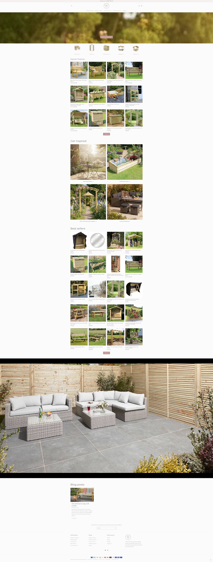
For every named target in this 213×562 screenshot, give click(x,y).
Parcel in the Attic (76, 559)
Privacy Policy (73, 541)
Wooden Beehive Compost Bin (95, 128)
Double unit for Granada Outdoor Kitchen (114, 129)
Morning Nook (87, 181)
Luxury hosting (124, 221)
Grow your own (124, 181)
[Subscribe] (115, 528)
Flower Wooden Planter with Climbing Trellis (131, 347)
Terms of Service (73, 545)
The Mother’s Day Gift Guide (80, 505)
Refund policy (95, 559)
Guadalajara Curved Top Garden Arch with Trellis (133, 129)
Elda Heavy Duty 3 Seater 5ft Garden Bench (133, 81)
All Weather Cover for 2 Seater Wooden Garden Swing (132, 300)
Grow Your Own (92, 541)
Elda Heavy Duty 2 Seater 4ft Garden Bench (78, 81)
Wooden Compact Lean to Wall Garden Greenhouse (132, 105)
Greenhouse (106, 54)
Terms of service (101, 559)
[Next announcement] (142, 1)
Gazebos (121, 54)
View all (106, 134)
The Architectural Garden (87, 221)
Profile (108, 537)
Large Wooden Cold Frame (113, 104)
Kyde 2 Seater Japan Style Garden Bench (96, 81)
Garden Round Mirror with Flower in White (97, 251)
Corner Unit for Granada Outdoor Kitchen (77, 300)
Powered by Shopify (82, 559)
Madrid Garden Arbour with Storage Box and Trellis (115, 324)
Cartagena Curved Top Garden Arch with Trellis (115, 81)
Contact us (109, 543)
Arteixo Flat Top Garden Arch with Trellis (114, 347)
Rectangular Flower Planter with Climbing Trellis (114, 251)
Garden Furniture (92, 539)
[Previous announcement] (71, 1)
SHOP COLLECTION (106, 37)
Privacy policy (89, 559)
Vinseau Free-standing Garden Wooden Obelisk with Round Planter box (115, 275)
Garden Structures (92, 543)
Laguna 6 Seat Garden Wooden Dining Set (96, 347)
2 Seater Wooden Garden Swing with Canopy (78, 129)
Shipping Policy (73, 539)
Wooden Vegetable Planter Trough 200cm (96, 275)
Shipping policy (108, 559)
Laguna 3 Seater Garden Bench (77, 346)
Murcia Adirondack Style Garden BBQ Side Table (78, 324)
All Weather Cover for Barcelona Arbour (77, 251)
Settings (109, 541)
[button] (71, 6)
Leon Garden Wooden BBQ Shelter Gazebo (133, 251)
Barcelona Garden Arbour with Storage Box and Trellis (77, 105)
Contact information (115, 559)
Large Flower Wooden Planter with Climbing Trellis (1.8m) (133, 324)
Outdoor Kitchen (92, 537)
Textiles (90, 545)
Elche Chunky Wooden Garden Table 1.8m (97, 324)
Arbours (135, 54)
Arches (91, 54)
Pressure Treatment (74, 537)
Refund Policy (73, 543)
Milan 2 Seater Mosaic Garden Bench (97, 299)
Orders (108, 539)
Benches (77, 54)
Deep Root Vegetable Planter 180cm (97, 104)
